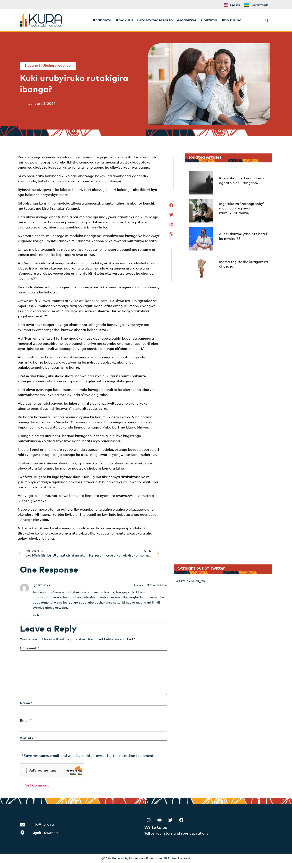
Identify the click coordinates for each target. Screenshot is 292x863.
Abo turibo (231, 20)
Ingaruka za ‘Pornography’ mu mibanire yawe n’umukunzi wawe (241, 208)
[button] (266, 20)
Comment (29, 648)
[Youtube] (159, 820)
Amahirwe (186, 20)
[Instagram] (148, 820)
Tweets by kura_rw (189, 581)
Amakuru (124, 20)
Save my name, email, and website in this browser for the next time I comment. (89, 755)
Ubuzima (209, 20)
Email (26, 720)
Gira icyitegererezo (155, 20)
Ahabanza (102, 20)
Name (26, 703)
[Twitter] (170, 820)
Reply (36, 615)
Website (26, 738)
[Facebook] (181, 820)
